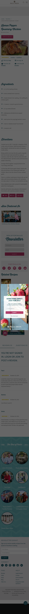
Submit (14, 312)
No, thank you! (14, 316)
